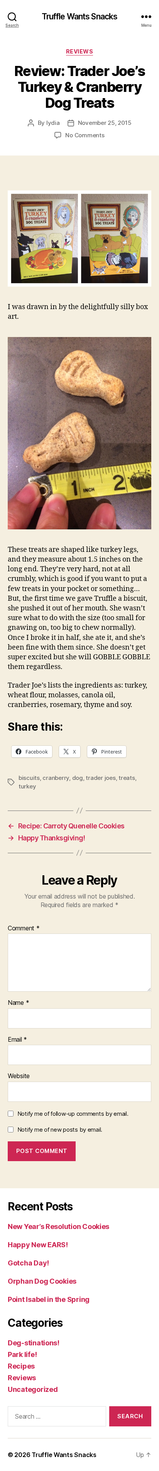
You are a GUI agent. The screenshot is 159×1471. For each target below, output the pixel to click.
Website (19, 1076)
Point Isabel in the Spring (49, 1299)
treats (126, 777)
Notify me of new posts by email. (59, 1129)
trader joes (100, 777)
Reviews (79, 51)
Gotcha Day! (28, 1263)
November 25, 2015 (105, 122)
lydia (53, 122)
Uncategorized (33, 1389)
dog (77, 777)
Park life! (22, 1354)
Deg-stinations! (33, 1343)
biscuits (29, 777)
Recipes (21, 1366)
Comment (24, 928)
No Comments (84, 135)
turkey (27, 786)
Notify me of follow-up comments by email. (73, 1113)
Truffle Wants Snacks (80, 16)
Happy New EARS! (38, 1245)
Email (17, 1039)
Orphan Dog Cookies (42, 1281)
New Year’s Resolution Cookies (58, 1226)
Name (18, 1002)
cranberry (55, 777)
